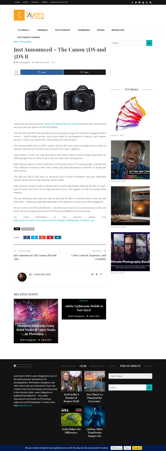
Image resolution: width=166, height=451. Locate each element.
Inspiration (118, 30)
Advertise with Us (59, 2)
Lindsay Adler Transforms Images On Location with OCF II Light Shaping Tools (94, 437)
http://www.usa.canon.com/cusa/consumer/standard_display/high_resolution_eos (54, 220)
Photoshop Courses (28, 37)
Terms (45, 2)
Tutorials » (23, 30)
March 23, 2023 (118, 273)
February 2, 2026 (118, 181)
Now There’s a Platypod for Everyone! (94, 398)
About (26, 2)
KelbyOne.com (25, 405)
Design (100, 30)
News (16, 42)
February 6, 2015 (42, 62)
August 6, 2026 (117, 135)
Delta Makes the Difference (71, 430)
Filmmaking (84, 30)
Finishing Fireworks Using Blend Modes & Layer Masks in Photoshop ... (36, 330)
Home (17, 2)
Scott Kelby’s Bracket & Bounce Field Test (71, 399)
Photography (62, 30)
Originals (42, 30)
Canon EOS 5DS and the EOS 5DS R (61, 124)
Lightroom (83, 301)
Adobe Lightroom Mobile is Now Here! (84, 308)
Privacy (35, 2)
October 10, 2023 (118, 227)
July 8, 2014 (46, 340)
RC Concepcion (23, 62)
